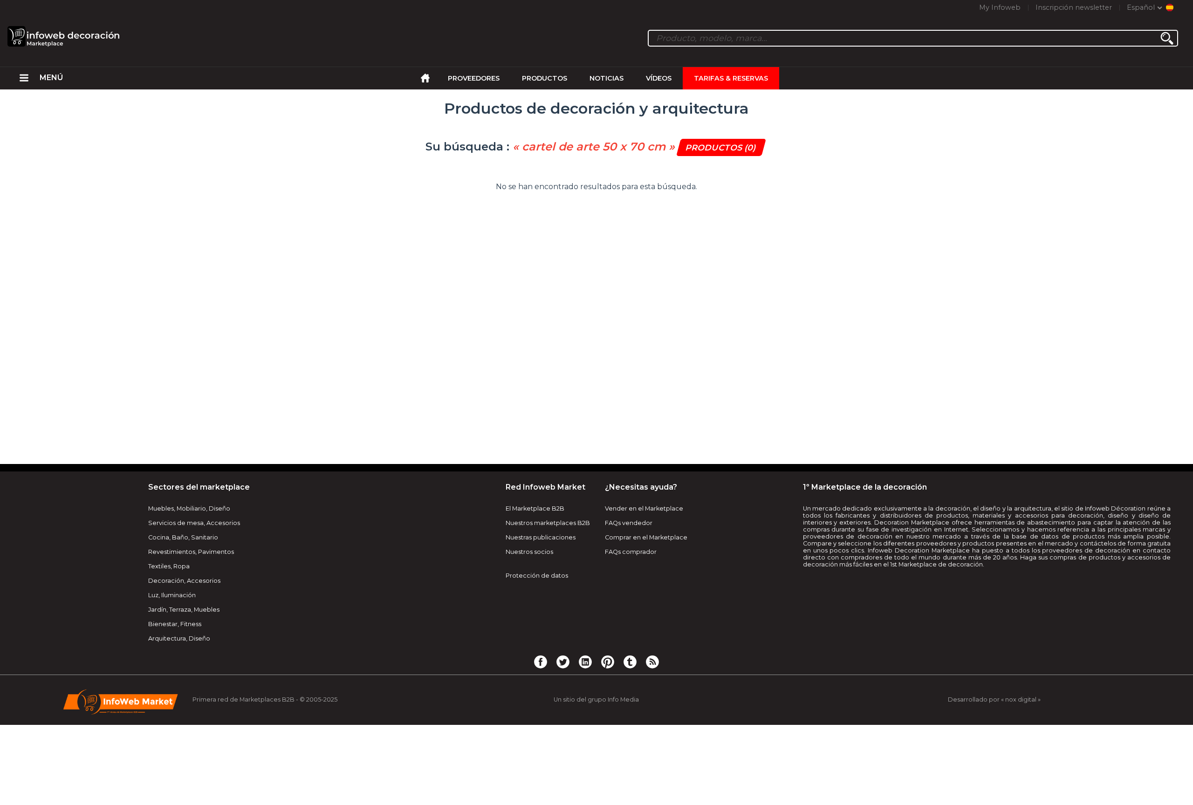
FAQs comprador (631, 551)
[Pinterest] (607, 661)
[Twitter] (562, 661)
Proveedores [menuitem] (474, 78)
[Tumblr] (630, 661)
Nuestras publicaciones (541, 537)
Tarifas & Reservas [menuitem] (731, 78)
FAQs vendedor (628, 522)
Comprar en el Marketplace (646, 537)
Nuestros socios (529, 551)
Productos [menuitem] (544, 78)
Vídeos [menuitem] (659, 78)
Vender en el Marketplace (644, 508)
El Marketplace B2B (535, 508)
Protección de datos (537, 575)
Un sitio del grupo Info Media (596, 699)
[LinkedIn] (585, 661)
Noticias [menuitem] (607, 78)
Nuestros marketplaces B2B (548, 522)
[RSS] (652, 661)
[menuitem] (24, 78)
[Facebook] (540, 661)
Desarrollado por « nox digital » (994, 699)
